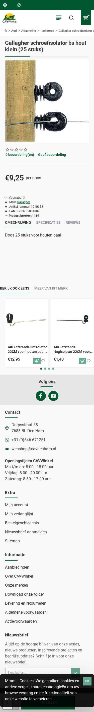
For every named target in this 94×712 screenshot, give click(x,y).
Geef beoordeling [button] (52, 155)
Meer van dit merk (51, 288)
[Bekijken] (86, 17)
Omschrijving (18, 222)
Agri (14, 31)
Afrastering (28, 31)
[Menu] (59, 17)
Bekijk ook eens (14, 288)
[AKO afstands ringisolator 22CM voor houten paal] (72, 320)
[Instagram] (53, 396)
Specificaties (48, 222)
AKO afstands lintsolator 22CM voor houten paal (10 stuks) (27, 349)
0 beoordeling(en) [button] (20, 155)
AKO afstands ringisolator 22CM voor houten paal (72, 349)
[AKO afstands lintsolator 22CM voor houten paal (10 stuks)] (26, 320)
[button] (37, 361)
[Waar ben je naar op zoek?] (71, 17)
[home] (5, 30)
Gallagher (23, 202)
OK (87, 681)
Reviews (73, 222)
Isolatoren (47, 31)
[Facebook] (41, 396)
